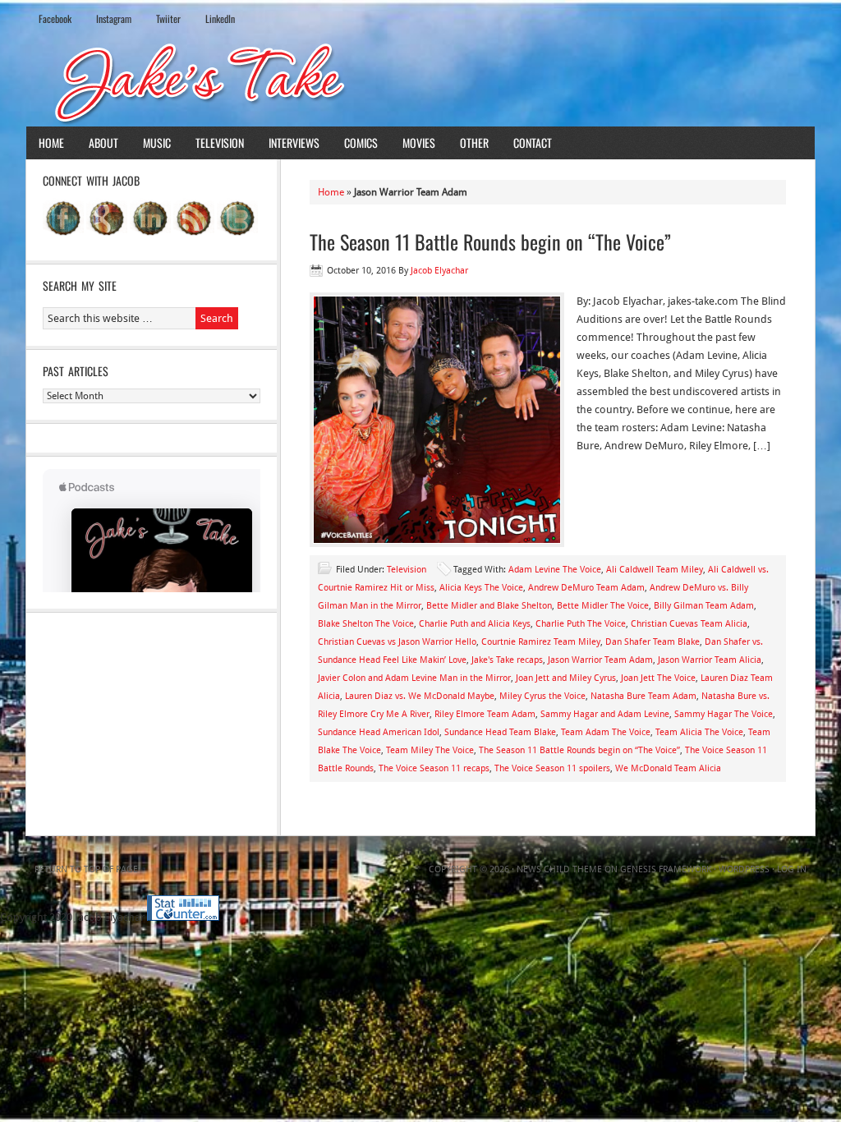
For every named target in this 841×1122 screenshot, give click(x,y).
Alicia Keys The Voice (481, 587)
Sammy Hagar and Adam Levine (604, 714)
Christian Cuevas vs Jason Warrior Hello (397, 642)
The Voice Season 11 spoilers (552, 768)
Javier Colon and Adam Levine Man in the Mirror (414, 678)
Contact (532, 142)
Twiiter (168, 18)
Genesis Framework (665, 869)
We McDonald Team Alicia (668, 768)
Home (51, 142)
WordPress (744, 869)
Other (474, 142)
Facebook (55, 18)
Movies (418, 142)
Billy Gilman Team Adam (704, 605)
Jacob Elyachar (439, 270)
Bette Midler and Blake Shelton (489, 605)
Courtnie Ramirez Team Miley (540, 642)
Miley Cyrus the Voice (542, 696)
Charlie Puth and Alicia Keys (475, 623)
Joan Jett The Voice (658, 678)
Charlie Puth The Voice (580, 623)
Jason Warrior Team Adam (600, 660)
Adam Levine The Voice (554, 569)
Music (157, 142)
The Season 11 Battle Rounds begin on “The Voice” (490, 241)
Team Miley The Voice (430, 750)
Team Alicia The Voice (699, 732)
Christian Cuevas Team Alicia (689, 623)
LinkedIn (220, 18)
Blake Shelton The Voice (366, 623)
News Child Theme (559, 869)
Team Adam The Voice (605, 732)
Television (219, 142)
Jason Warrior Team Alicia (709, 660)
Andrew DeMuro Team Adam (586, 587)
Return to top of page (86, 869)
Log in (792, 869)
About (103, 142)
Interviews (294, 142)
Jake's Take (420, 81)
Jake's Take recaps (507, 660)
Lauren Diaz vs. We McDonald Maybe (419, 696)
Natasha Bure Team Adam (643, 696)
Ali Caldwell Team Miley (654, 569)
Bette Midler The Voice (603, 605)
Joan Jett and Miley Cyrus (566, 678)
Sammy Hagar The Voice (723, 714)
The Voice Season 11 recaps (434, 768)
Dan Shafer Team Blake (652, 642)
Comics (361, 142)
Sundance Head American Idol (378, 732)
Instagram (113, 18)
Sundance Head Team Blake (500, 732)
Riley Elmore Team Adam (484, 714)
